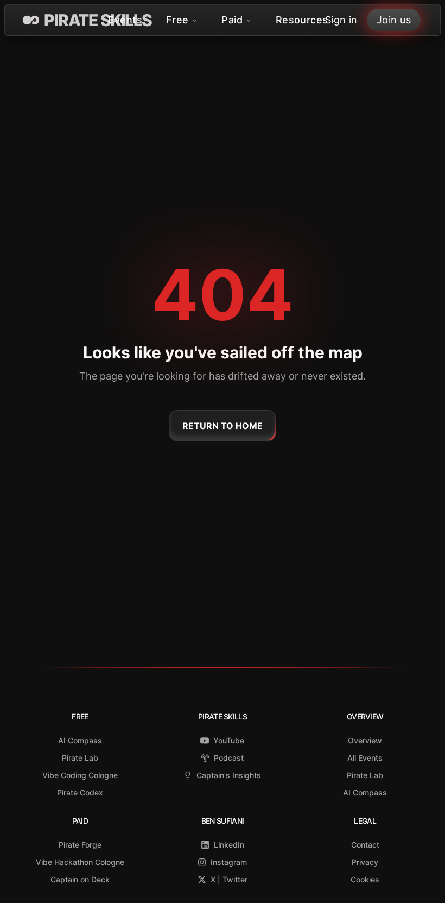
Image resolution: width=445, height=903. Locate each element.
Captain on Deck (80, 879)
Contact (365, 844)
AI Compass (80, 740)
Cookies (365, 879)
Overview (365, 740)
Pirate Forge (80, 844)
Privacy (365, 862)
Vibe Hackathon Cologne (80, 862)
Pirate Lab (80, 757)
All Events (365, 757)
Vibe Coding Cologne (80, 775)
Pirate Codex (80, 792)
